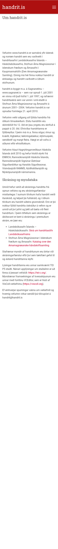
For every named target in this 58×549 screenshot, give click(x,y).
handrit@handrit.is (12, 297)
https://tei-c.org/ (37, 272)
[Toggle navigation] (54, 7)
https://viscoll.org (33, 283)
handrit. (13, 7)
